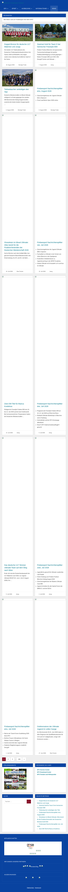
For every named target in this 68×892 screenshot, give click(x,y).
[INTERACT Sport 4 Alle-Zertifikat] (26, 878)
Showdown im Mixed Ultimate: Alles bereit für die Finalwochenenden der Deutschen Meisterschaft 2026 (50, 819)
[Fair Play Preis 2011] (39, 878)
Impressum (38, 887)
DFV (5, 8)
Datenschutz (30, 887)
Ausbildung (26, 8)
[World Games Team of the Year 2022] (33, 878)
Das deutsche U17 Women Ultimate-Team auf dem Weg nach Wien (15, 567)
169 (19, 759)
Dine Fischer (20, 271)
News (54, 8)
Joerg (52, 65)
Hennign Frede (22, 65)
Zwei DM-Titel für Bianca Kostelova (49, 828)
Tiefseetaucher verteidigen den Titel (49, 810)
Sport (14, 8)
